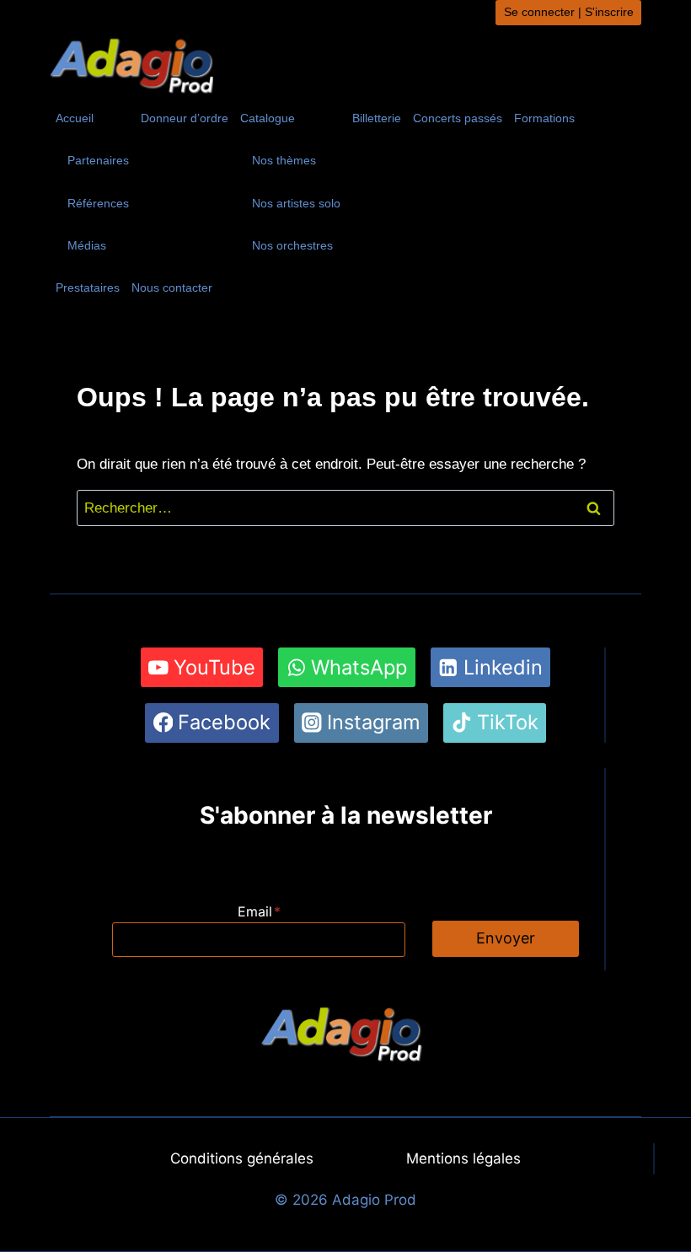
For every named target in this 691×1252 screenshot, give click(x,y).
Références (98, 203)
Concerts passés (457, 118)
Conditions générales (241, 1158)
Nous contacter (171, 287)
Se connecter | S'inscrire (569, 12)
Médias (86, 245)
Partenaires (98, 160)
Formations (544, 118)
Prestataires (88, 287)
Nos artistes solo (296, 203)
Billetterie (376, 118)
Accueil (75, 118)
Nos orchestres (292, 245)
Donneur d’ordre (184, 118)
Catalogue (267, 118)
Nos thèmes (284, 160)
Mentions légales (463, 1158)
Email (259, 911)
